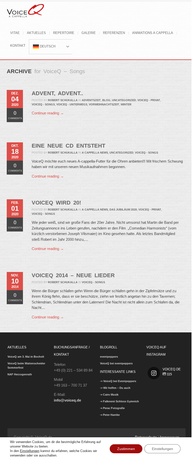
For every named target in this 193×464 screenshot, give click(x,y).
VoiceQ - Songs (43, 104)
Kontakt (17, 45)
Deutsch (47, 46)
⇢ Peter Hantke (110, 414)
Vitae (15, 33)
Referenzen (114, 33)
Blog (106, 100)
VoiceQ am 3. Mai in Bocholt (25, 356)
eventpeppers (109, 356)
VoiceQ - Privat (148, 100)
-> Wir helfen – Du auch (115, 387)
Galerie (89, 33)
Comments (15, 115)
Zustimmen (126, 449)
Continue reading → (48, 113)
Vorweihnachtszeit (104, 104)
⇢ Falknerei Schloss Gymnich (119, 401)
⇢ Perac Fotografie (112, 408)
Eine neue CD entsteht (68, 146)
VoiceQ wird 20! (56, 203)
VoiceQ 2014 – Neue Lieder (73, 275)
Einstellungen (29, 451)
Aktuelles (36, 33)
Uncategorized (124, 100)
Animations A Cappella (152, 33)
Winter (126, 104)
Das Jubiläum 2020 (123, 209)
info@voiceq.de (67, 400)
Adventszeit (91, 100)
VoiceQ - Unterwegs (71, 104)
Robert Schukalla (63, 100)
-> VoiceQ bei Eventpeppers (118, 381)
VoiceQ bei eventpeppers (116, 363)
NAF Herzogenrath (19, 374)
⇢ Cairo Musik (109, 394)
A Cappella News (95, 152)
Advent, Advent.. (57, 93)
